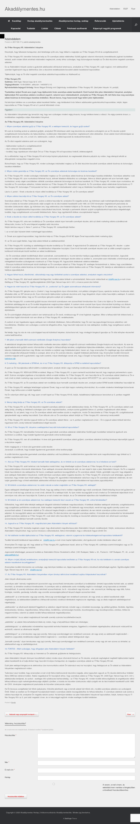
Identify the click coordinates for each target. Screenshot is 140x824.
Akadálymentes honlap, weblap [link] (73, 20)
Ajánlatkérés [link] (118, 20)
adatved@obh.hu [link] (11, 555)
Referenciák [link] (100, 20)
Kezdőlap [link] (16, 20)
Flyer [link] (133, 8)
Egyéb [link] (13, 702)
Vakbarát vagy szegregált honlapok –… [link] (21, 714)
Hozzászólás (10, 735)
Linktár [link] (44, 28)
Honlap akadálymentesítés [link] (39, 20)
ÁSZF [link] (125, 8)
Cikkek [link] (57, 28)
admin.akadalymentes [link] (32, 42)
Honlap (7, 777)
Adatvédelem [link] (115, 8)
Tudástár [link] (31, 28)
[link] (2, 36)
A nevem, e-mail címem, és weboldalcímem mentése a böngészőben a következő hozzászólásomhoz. (119, 787)
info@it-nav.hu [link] (114, 279)
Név (7, 762)
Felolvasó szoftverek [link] (77, 28)
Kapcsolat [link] (16, 28)
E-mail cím (10, 769)
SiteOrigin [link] (68, 818)
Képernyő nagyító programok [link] (107, 28)
